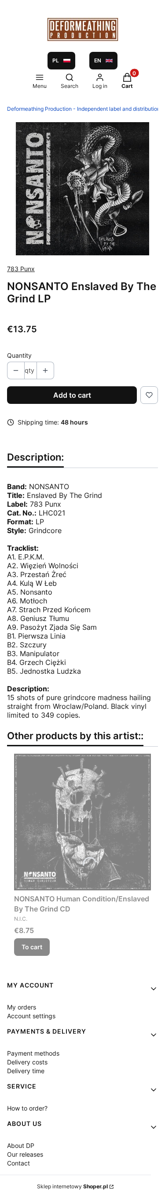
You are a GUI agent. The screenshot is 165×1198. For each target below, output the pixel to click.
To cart (32, 947)
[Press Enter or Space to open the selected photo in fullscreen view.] (82, 188)
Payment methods (33, 1053)
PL (55, 60)
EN (97, 60)
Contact (18, 1163)
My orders (21, 1007)
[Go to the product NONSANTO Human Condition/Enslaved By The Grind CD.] (82, 822)
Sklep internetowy (72, 1186)
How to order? (27, 1108)
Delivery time (25, 1071)
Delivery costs (27, 1062)
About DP (20, 1145)
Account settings (31, 1016)
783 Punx (21, 268)
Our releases (25, 1154)
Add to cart (72, 395)
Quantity (19, 355)
